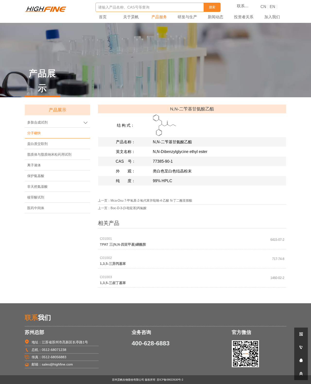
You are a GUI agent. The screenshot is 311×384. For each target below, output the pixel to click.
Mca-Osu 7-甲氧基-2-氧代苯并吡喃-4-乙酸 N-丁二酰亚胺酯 (151, 200)
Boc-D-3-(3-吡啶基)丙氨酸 (129, 208)
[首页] (46, 9)
